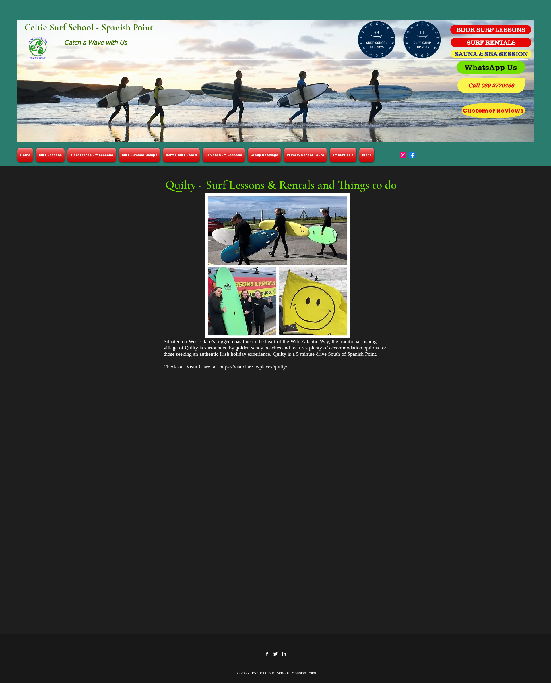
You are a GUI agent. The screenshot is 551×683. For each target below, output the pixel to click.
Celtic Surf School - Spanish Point (88, 27)
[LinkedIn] (284, 654)
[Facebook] (412, 155)
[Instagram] (403, 155)
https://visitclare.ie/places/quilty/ (253, 367)
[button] (491, 85)
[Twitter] (275, 654)
